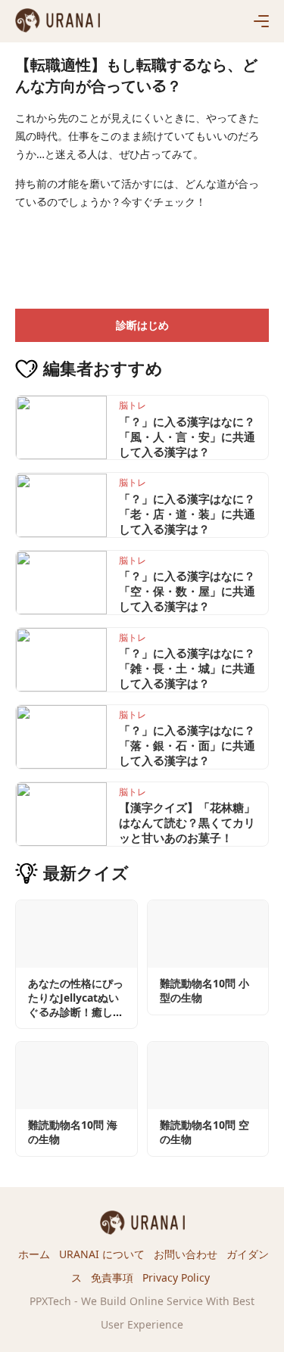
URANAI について (102, 1254)
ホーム (34, 1254)
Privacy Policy (176, 1277)
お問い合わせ (185, 1254)
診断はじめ (142, 325)
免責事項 (112, 1277)
